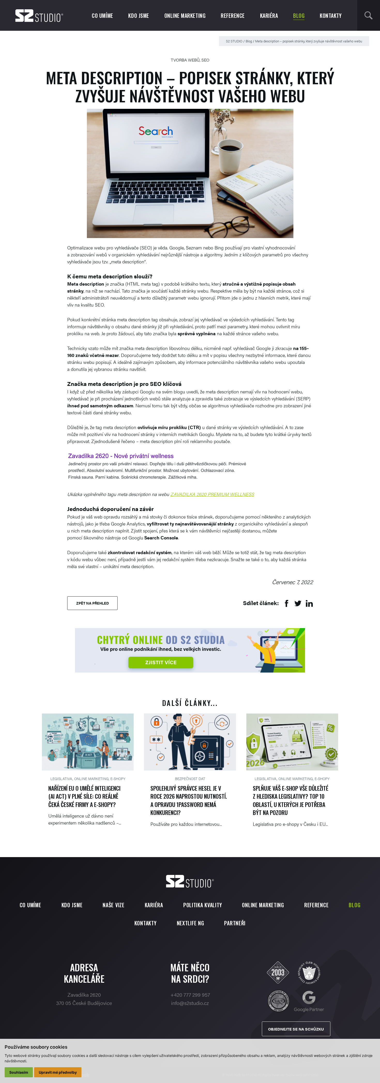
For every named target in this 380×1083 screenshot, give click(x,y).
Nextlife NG (190, 923)
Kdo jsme (138, 15)
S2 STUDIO (234, 41)
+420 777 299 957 (190, 994)
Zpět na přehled (92, 603)
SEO (205, 60)
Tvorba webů (185, 60)
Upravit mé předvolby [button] (58, 1072)
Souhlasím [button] (18, 1072)
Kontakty (330, 15)
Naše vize (113, 905)
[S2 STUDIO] (39, 15)
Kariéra (269, 15)
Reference (233, 15)
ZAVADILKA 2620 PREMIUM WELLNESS (212, 494)
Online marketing (185, 15)
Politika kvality (202, 905)
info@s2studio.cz (190, 1002)
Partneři (235, 923)
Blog (299, 15)
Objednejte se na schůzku (296, 1029)
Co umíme (102, 15)
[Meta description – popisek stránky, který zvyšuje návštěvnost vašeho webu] (190, 173)
